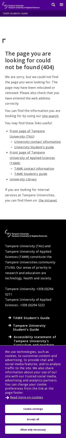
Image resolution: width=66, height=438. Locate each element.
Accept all (33, 419)
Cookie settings (33, 408)
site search (50, 116)
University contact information (37, 142)
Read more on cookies (26, 397)
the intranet (48, 200)
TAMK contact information (34, 169)
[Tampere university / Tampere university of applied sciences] (21, 3)
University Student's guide (34, 147)
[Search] (51, 5)
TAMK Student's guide (30, 174)
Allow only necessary (33, 429)
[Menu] (59, 5)
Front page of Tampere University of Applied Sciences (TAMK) (32, 157)
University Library (23, 179)
